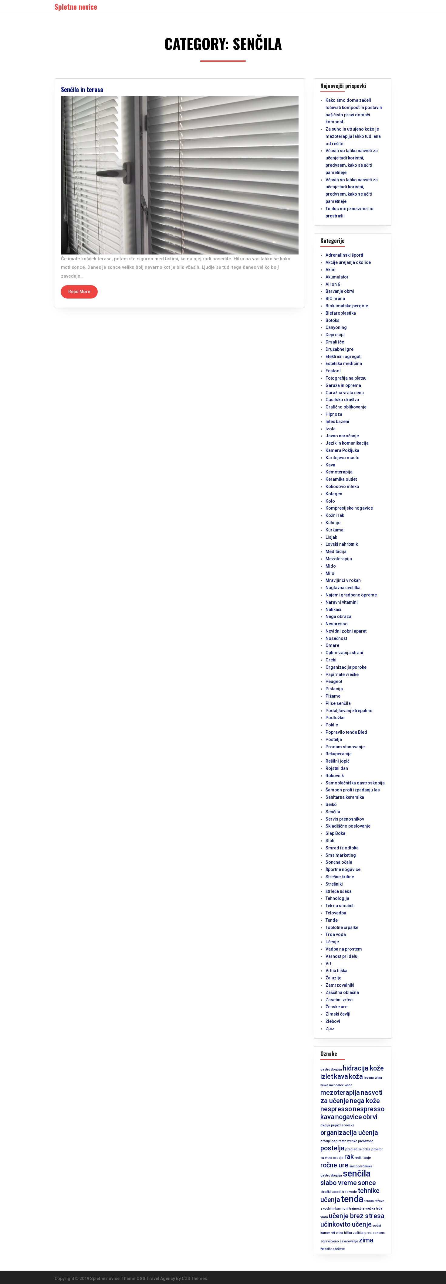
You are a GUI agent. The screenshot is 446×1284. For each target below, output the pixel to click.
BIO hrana (335, 298)
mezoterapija (340, 1092)
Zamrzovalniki (340, 985)
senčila (357, 1173)
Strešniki (334, 884)
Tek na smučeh (340, 905)
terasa (369, 1201)
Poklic (332, 724)
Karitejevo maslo (343, 457)
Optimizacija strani (344, 652)
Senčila (333, 811)
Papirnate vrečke (342, 674)
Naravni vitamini (342, 602)
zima (366, 1240)
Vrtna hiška (336, 970)
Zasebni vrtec (339, 999)
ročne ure (334, 1165)
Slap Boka (335, 833)
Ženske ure (336, 1006)
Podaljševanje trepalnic (349, 710)
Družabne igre (339, 349)
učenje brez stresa (356, 1216)
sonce (367, 1183)
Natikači (333, 609)
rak (349, 1156)
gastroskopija (331, 1069)
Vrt (328, 963)
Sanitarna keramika (345, 797)
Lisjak (331, 537)
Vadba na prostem (344, 949)
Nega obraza (338, 616)
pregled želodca (357, 1149)
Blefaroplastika (341, 313)
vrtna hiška (344, 1233)
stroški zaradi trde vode (338, 1192)
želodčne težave (332, 1249)
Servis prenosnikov (345, 819)
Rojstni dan (337, 768)
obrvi (370, 1117)
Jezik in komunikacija (347, 443)
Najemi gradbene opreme (351, 594)
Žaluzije (333, 977)
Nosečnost (336, 638)
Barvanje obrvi (340, 291)
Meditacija (336, 551)
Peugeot (334, 681)
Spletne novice (105, 1278)
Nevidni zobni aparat (346, 631)
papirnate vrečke (344, 1141)
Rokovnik (335, 775)
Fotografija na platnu (346, 378)
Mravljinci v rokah (343, 580)
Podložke (335, 717)
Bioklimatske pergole (347, 305)
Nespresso (337, 623)
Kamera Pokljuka (342, 450)
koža (356, 1076)
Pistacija (334, 688)
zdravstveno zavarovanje (339, 1241)
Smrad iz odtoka (342, 847)
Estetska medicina (344, 363)
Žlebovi (333, 1021)
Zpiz (330, 1028)
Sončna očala (339, 862)
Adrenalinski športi (344, 255)
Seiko (331, 804)
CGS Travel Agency (156, 1278)
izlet (326, 1076)
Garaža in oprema (343, 385)
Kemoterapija (339, 472)
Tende (332, 920)
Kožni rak (335, 515)
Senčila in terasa (82, 89)
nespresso (336, 1109)
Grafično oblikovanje (346, 407)
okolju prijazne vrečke (337, 1125)
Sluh (330, 840)
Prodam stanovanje (345, 746)
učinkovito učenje (346, 1224)
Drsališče (335, 342)
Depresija (335, 334)
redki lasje (363, 1158)
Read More (79, 291)
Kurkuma (334, 530)
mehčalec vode (340, 1085)
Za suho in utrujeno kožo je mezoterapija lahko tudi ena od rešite (353, 136)
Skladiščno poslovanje (348, 826)
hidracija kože (363, 1068)
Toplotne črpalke (342, 927)
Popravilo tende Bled (346, 732)
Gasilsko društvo (342, 399)
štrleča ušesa (339, 891)
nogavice (348, 1117)
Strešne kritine (340, 876)
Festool (333, 370)
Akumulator (337, 277)
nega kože (365, 1101)
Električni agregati (344, 356)
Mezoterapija (339, 558)
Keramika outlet (341, 479)
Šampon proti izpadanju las (353, 789)
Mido (331, 566)
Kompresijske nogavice (349, 508)
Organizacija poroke (346, 667)
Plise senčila (338, 703)
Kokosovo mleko (342, 486)
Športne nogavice (343, 869)
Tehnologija (337, 898)
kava (341, 1076)
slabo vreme (338, 1183)
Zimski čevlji (338, 1014)
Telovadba (336, 912)
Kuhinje (333, 522)
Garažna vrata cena (345, 392)
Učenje (332, 941)
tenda (352, 1199)
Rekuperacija (339, 753)
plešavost (365, 1141)
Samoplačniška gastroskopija (355, 782)
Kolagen (334, 493)
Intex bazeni (337, 421)
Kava (330, 465)
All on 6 (333, 284)
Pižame (333, 696)
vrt (333, 1233)
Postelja (334, 739)
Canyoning (336, 327)
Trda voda (336, 934)
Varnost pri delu (341, 956)
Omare (332, 645)
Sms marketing (341, 855)
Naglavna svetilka (343, 587)
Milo (330, 573)
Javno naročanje (342, 435)
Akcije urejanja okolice (348, 262)
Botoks (333, 320)
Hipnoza (334, 414)
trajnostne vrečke (362, 1209)
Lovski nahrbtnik (342, 544)
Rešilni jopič (338, 761)
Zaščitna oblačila (342, 992)
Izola (331, 428)
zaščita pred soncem (369, 1233)
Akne (330, 269)
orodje (325, 1141)
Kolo (330, 501)
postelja (332, 1148)
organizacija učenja (349, 1132)
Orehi (331, 659)
